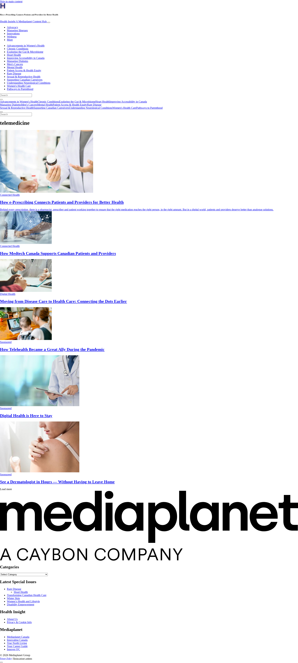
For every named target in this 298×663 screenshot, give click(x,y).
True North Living (17, 643)
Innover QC (13, 649)
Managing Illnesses (17, 30)
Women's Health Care (19, 85)
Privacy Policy (6, 658)
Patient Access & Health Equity (24, 70)
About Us (12, 619)
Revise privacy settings (22, 658)
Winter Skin (13, 598)
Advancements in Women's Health (25, 45)
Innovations (13, 33)
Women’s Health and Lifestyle (23, 601)
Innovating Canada (17, 640)
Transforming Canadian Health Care (26, 595)
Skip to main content (11, 1)
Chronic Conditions (17, 48)
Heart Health (14, 54)
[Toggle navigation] (48, 22)
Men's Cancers (15, 64)
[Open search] (1, 99)
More (10, 39)
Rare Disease (14, 73)
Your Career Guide (17, 646)
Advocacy (12, 27)
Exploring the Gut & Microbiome (25, 51)
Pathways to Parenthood (20, 89)
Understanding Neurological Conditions (28, 82)
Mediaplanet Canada (18, 636)
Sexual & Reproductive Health (23, 76)
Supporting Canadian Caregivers (24, 79)
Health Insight (23, 21)
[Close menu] (1, 111)
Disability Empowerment (20, 604)
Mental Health (14, 67)
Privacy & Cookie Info (19, 622)
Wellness (12, 36)
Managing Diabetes (17, 61)
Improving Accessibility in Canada (25, 58)
